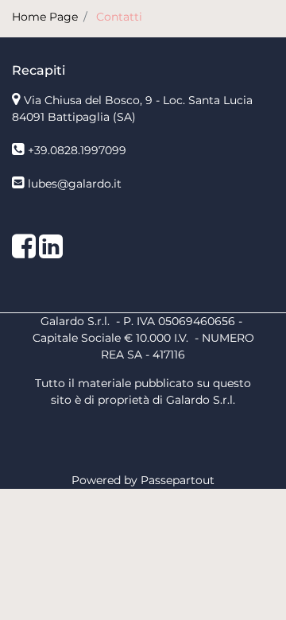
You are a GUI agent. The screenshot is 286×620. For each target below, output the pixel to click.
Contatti (119, 17)
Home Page (45, 17)
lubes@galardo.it (75, 183)
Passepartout (177, 480)
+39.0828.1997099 (77, 150)
